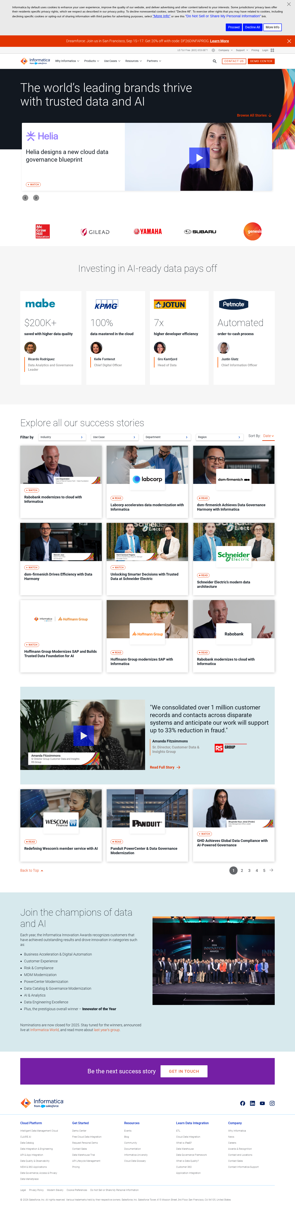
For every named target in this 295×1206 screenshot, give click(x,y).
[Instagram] (272, 1103)
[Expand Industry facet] (82, 437)
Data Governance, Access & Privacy (38, 1173)
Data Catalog (27, 1142)
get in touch (184, 1071)
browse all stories (252, 115)
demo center (261, 61)
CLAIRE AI (25, 1136)
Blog (126, 1136)
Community (130, 1142)
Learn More (219, 41)
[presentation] (25, 198)
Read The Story (37, 378)
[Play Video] (198, 157)
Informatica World (44, 1030)
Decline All (252, 27)
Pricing (255, 50)
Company (224, 50)
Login (265, 50)
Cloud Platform (31, 1123)
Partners (152, 61)
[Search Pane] (214, 61)
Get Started (80, 1123)
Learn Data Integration (192, 1123)
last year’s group (107, 1030)
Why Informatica (65, 61)
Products (90, 61)
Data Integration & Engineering (36, 1148)
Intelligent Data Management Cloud (39, 1130)
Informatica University (136, 1155)
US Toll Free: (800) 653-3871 (192, 50)
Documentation (132, 1148)
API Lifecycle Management (86, 1161)
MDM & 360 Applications (33, 1167)
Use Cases (110, 61)
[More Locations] (213, 50)
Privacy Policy (36, 1190)
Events (127, 1130)
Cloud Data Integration (188, 1136)
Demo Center (79, 1130)
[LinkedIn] (252, 1103)
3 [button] (249, 870)
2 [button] (242, 870)
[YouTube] (262, 1103)
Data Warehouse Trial (83, 1155)
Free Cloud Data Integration (87, 1136)
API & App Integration (31, 1155)
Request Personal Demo (85, 1142)
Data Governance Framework (191, 1155)
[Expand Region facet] (239, 437)
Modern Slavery (55, 1190)
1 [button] (233, 870)
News (231, 1136)
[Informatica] (35, 61)
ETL (178, 1130)
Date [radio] (267, 436)
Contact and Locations (240, 1155)
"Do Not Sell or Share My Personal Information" (223, 16)
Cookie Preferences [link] (77, 1190)
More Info (272, 27)
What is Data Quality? (187, 1161)
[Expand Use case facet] (134, 437)
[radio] (273, 435)
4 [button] (257, 870)
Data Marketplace (29, 1179)
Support (240, 50)
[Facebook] (242, 1103)
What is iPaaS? (184, 1142)
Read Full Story (162, 767)
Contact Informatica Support (243, 1167)
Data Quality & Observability (35, 1161)
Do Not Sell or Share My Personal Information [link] (114, 1190)
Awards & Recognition (240, 1148)
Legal (23, 1190)
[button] (271, 869)
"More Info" (161, 16)
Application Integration (188, 1173)
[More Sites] (272, 50)
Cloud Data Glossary (135, 1161)
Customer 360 (184, 1167)
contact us (234, 61)
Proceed (234, 27)
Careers (232, 1142)
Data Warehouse (185, 1148)
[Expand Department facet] (187, 437)
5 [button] (264, 870)
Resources (131, 61)
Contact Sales (79, 1148)
